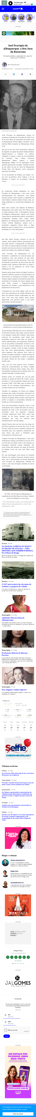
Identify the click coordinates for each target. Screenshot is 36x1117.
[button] (12, 963)
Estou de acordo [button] (18, 1114)
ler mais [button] (24, 1109)
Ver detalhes (18, 960)
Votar (6, 1036)
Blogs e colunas (9, 855)
